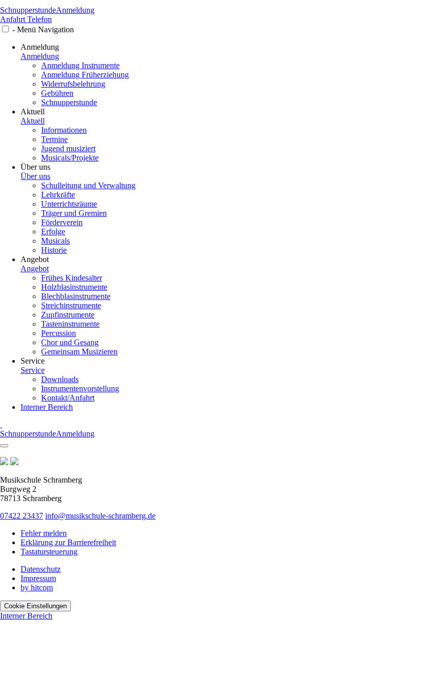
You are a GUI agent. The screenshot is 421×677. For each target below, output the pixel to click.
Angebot (35, 268)
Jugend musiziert (68, 148)
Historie (54, 250)
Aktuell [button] (33, 111)
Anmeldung (75, 10)
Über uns (35, 176)
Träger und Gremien (74, 213)
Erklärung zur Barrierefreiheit (68, 542)
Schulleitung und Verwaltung (88, 185)
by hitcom (37, 587)
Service (33, 370)
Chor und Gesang (70, 342)
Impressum (38, 578)
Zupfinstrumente (67, 314)
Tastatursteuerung (49, 551)
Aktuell (33, 120)
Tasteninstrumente (70, 324)
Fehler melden (44, 533)
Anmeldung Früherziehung (85, 74)
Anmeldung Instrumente (80, 65)
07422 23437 (21, 515)
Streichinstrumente (71, 305)
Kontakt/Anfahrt (67, 397)
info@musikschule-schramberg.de (100, 515)
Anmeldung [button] (40, 47)
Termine (54, 139)
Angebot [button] (35, 259)
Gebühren (57, 93)
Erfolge (53, 231)
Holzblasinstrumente (74, 287)
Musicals (55, 240)
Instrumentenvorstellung (80, 388)
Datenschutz (41, 569)
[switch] (5, 29)
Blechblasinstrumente (75, 296)
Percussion (58, 333)
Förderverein (62, 222)
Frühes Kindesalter (71, 277)
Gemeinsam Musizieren (79, 351)
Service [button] (33, 360)
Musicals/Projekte (70, 157)
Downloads (60, 379)
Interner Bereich (47, 407)
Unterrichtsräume (69, 204)
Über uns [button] (35, 167)
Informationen (64, 130)
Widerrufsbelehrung (73, 83)
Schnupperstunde (28, 10)
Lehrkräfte (58, 194)
